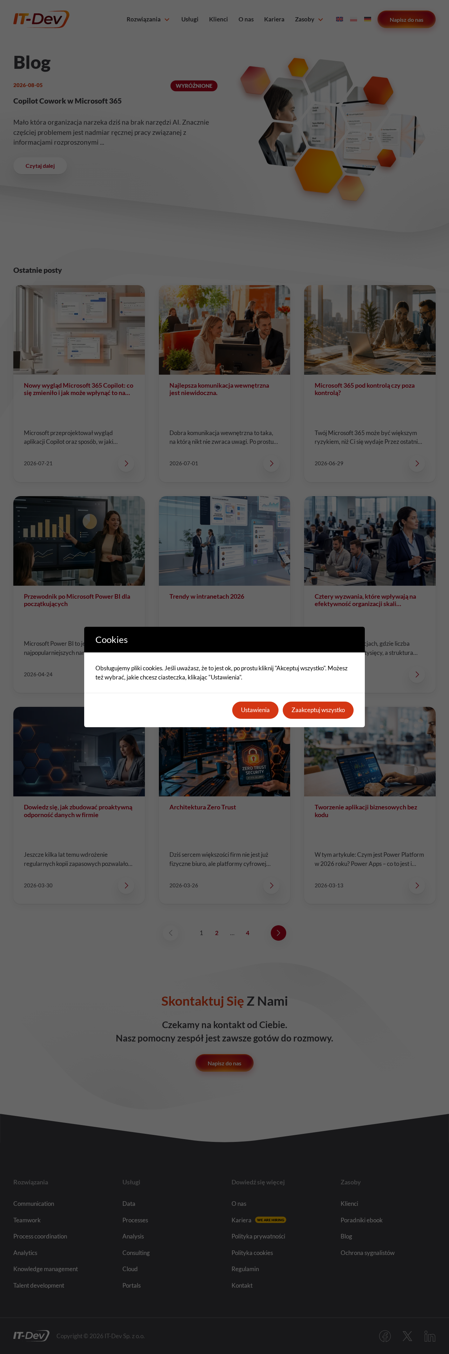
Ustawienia (255, 710)
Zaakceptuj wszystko (318, 710)
